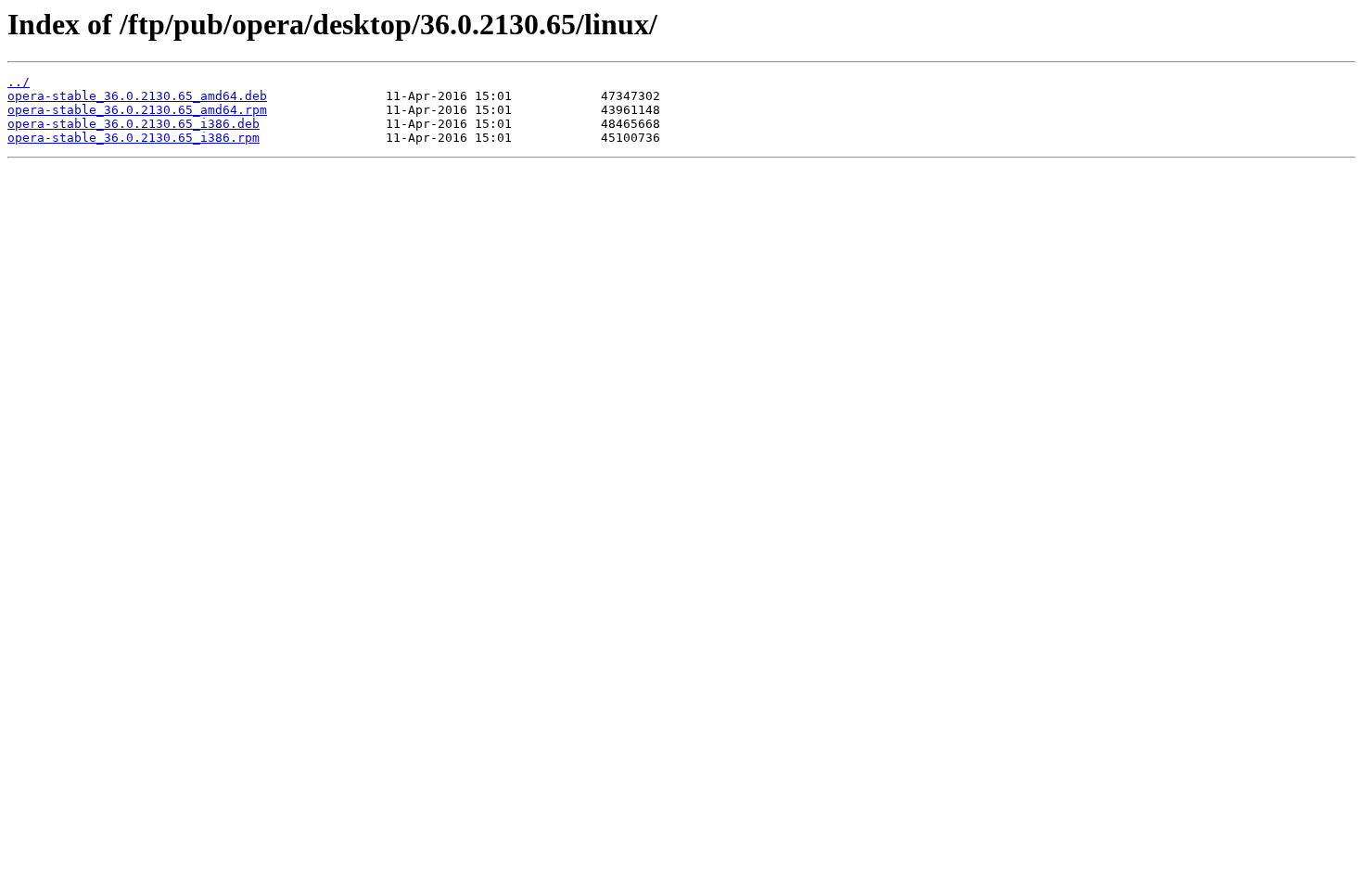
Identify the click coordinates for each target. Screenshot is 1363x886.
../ (18, 82)
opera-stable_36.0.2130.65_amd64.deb (137, 96)
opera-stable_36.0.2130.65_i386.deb (133, 124)
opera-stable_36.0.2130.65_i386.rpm (133, 138)
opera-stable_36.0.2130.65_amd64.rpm (137, 110)
